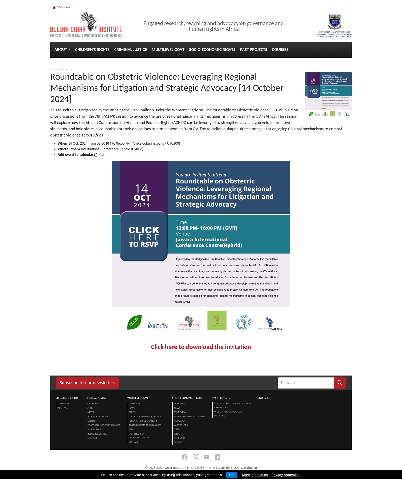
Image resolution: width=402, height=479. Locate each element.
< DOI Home (60, 7)
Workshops (181, 425)
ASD (131, 429)
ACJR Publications (97, 417)
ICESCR (177, 434)
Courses (280, 50)
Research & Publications (143, 421)
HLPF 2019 (179, 438)
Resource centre (97, 434)
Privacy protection (285, 475)
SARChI (132, 412)
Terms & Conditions (219, 468)
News (90, 412)
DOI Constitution (246, 468)
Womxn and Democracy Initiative (228, 414)
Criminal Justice (130, 50)
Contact (92, 438)
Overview (63, 403)
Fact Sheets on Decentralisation (139, 436)
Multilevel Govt (168, 50)
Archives (63, 408)
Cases (177, 429)
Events (67, 69)
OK (231, 475)
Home (54, 69)
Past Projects (253, 50)
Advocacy (179, 421)
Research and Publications (189, 417)
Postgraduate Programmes (103, 425)
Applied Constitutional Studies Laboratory (232, 405)
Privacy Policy (195, 468)
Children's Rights (92, 50)
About (60, 50)
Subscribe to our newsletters (87, 383)
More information (255, 475)
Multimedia (94, 429)
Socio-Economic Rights (212, 50)
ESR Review (180, 412)
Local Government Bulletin (145, 417)
